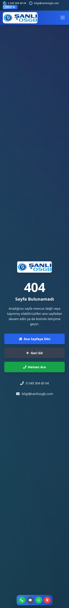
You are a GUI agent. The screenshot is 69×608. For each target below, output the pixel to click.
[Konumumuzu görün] (47, 600)
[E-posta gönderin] (30, 600)
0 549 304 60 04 (17, 3)
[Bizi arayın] (21, 600)
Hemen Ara (37, 367)
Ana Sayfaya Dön (37, 339)
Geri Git (37, 353)
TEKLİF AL (10, 6)
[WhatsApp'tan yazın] (38, 600)
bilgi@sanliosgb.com (46, 3)
